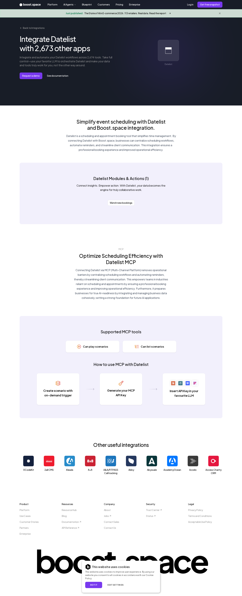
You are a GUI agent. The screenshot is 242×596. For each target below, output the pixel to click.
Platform (52, 4)
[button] (117, 585)
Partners (24, 527)
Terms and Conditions (200, 515)
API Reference (69, 527)
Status (149, 515)
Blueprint (87, 4)
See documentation (57, 75)
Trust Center (153, 509)
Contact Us (110, 527)
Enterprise (134, 4)
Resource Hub (69, 509)
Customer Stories (29, 521)
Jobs (106, 515)
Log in (190, 4)
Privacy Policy (195, 509)
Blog (64, 515)
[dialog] (121, 577)
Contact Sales (111, 521)
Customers (104, 4)
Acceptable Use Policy (200, 521)
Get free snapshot (210, 4)
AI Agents (68, 4)
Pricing (119, 4)
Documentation (70, 521)
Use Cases (25, 515)
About (107, 509)
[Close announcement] (219, 13)
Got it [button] (93, 585)
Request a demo (31, 75)
